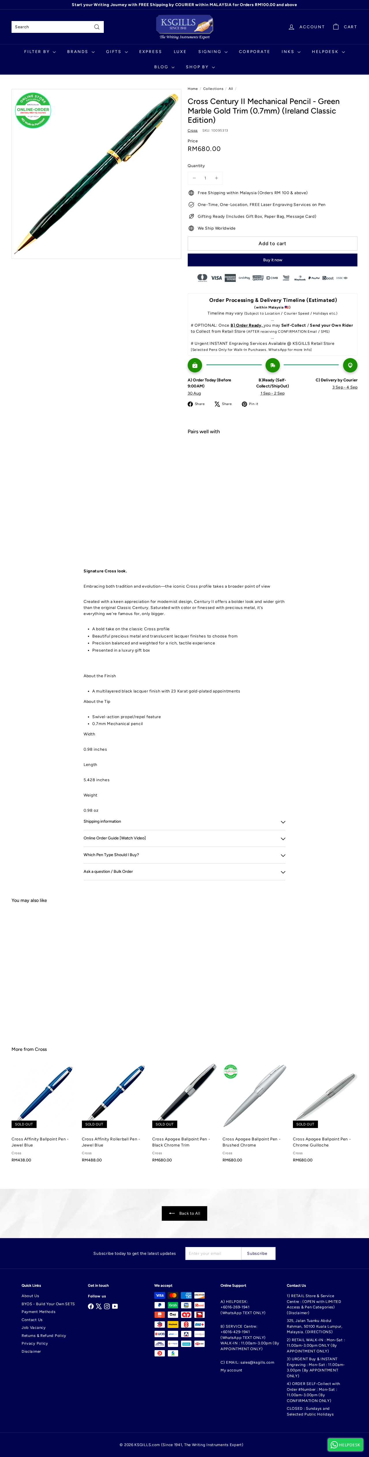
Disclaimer (31, 1351)
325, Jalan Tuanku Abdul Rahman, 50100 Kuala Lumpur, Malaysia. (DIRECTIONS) (314, 1326)
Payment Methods (39, 1312)
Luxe (180, 51)
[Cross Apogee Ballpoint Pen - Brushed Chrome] (255, 1116)
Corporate (254, 51)
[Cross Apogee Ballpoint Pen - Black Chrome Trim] (184, 1116)
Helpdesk (326, 51)
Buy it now (272, 260)
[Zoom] (96, 173)
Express (150, 51)
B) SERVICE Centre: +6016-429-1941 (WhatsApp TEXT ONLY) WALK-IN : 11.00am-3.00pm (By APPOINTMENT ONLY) (250, 1337)
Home (193, 89)
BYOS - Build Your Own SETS (48, 1304)
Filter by (37, 51)
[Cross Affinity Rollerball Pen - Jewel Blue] (114, 1116)
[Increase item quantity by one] (216, 178)
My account (231, 1370)
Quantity (196, 165)
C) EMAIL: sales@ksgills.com (247, 1362)
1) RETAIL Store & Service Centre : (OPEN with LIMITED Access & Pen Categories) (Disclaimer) (314, 1304)
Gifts (114, 51)
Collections (213, 89)
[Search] (97, 27)
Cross (41, 1049)
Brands (78, 51)
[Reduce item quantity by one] (194, 178)
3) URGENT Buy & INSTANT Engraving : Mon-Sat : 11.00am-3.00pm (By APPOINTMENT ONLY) (316, 1367)
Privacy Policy (35, 1343)
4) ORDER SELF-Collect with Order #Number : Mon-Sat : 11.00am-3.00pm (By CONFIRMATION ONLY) (313, 1392)
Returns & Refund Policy (44, 1335)
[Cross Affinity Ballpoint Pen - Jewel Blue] (44, 1116)
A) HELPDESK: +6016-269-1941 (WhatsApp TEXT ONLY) (243, 1307)
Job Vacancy (34, 1327)
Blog (162, 67)
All (231, 89)
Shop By (198, 67)
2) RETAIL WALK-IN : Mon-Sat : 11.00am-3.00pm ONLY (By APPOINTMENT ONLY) (316, 1345)
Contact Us (32, 1320)
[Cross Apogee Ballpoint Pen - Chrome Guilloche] (325, 1116)
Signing (210, 51)
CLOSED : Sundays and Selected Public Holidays (310, 1411)
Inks (289, 51)
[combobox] (58, 27)
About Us (30, 1296)
